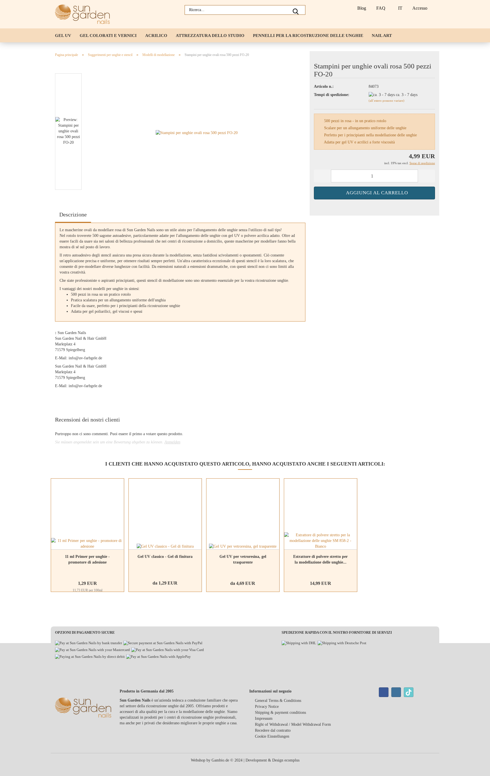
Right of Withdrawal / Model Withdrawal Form (293, 724)
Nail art (382, 35)
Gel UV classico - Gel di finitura (165, 556)
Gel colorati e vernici (108, 35)
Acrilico (156, 35)
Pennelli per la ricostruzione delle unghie (308, 35)
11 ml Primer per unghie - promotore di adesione (87, 559)
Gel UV (63, 35)
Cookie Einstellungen (272, 736)
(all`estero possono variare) (386, 100)
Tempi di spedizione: (331, 95)
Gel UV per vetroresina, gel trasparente (242, 559)
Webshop (198, 760)
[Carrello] (434, 8)
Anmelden (172, 442)
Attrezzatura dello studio (210, 35)
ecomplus (291, 760)
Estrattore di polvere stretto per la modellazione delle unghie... (320, 559)
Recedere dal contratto (273, 730)
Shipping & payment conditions (280, 712)
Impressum (264, 718)
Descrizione (73, 214)
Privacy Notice (267, 706)
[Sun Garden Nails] (84, 14)
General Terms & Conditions (278, 700)
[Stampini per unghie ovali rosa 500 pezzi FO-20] (197, 133)
